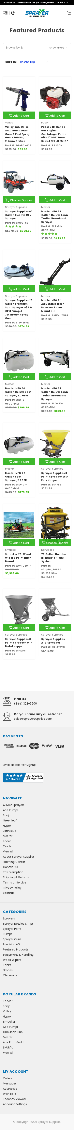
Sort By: (11, 62)
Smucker (9, 1022)
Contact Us (11, 867)
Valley (7, 1011)
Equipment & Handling (18, 955)
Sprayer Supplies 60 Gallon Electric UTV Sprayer (19, 215)
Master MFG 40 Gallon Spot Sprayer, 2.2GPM (16, 476)
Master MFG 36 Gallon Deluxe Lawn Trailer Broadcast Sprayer (54, 217)
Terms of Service (14, 882)
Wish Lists (9, 1094)
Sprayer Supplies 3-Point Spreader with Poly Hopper (55, 476)
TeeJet (8, 846)
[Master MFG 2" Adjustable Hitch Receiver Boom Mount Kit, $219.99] (55, 271)
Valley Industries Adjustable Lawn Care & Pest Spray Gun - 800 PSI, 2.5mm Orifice (17, 134)
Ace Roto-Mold (13, 1042)
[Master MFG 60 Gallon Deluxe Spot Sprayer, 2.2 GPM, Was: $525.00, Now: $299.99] (19, 359)
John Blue (9, 831)
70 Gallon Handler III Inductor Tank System (53, 557)
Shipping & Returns (16, 877)
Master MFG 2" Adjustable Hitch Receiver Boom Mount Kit (52, 306)
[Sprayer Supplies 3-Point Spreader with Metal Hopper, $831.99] (19, 609)
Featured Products (15, 949)
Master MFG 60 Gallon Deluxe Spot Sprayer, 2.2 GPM (18, 392)
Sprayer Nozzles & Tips (18, 924)
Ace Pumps (11, 810)
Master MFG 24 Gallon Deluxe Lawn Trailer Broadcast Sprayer (54, 394)
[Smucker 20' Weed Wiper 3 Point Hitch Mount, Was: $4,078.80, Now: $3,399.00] (19, 525)
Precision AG (11, 944)
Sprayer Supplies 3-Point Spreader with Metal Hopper (19, 642)
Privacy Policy (12, 888)
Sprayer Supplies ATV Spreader (53, 640)
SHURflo (8, 1047)
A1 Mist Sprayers (13, 805)
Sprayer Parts (12, 929)
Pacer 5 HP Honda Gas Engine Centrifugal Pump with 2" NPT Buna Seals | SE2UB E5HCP (54, 134)
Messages (10, 1083)
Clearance (10, 975)
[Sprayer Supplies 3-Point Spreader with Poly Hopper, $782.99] (55, 443)
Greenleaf (10, 820)
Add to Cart (21, 116)
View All (8, 851)
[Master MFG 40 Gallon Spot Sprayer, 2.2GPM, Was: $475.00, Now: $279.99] (19, 443)
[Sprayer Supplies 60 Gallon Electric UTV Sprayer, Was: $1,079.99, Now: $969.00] (19, 182)
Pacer (7, 841)
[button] (37, 47)
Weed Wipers (12, 960)
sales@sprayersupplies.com (33, 719)
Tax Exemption (13, 872)
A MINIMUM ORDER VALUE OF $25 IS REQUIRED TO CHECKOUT (37, 2)
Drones (8, 970)
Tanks (7, 965)
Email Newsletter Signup (19, 765)
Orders (7, 1078)
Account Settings (15, 1104)
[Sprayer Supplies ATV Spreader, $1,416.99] (55, 609)
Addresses (10, 1089)
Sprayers (9, 918)
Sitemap (9, 893)
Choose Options (21, 200)
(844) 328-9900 (25, 704)
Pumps (7, 934)
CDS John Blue (13, 1032)
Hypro (7, 826)
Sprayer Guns (12, 939)
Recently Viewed (14, 1099)
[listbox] (34, 62)
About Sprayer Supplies (19, 857)
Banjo (6, 815)
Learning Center (14, 862)
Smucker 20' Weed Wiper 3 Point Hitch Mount (18, 557)
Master (7, 836)
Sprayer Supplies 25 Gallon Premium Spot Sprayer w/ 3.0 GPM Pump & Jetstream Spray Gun (19, 309)
